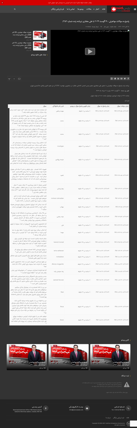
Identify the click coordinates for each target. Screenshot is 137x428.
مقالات (88, 9)
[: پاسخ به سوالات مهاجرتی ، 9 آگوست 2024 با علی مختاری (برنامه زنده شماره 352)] (19, 79)
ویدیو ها (80, 9)
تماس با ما (71, 9)
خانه (103, 9)
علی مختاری (97, 86)
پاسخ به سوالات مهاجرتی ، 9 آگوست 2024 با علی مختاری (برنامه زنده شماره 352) (95, 21)
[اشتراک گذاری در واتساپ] (111, 78)
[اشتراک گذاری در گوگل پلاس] (121, 78)
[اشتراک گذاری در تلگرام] (114, 78)
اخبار (97, 9)
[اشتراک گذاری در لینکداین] (118, 78)
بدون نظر (106, 27)
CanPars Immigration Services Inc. (115, 423)
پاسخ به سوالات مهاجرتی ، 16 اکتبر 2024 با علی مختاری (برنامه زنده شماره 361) (21, 45)
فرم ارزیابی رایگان (57, 9)
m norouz (88, 27)
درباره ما (108, 418)
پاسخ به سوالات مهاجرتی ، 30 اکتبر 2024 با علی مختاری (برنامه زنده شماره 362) (21, 35)
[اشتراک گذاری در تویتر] (124, 78)
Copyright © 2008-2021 (99, 423)
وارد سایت (111, 392)
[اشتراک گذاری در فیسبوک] (128, 78)
